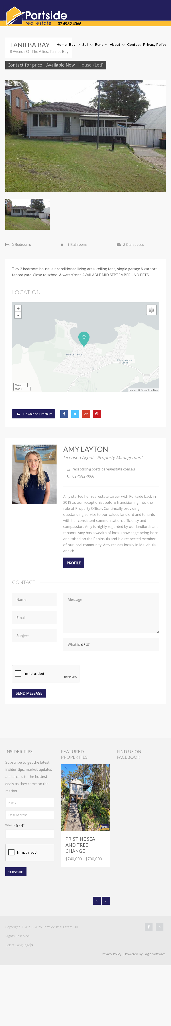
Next (159, 136)
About (115, 44)
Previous (12, 136)
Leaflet (132, 390)
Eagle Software (154, 954)
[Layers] (151, 310)
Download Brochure (37, 414)
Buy (72, 44)
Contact (134, 44)
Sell (85, 44)
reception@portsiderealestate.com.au (103, 469)
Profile (74, 562)
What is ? (14, 825)
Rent (99, 44)
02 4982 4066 (69, 23)
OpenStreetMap (149, 390)
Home (62, 44)
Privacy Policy (154, 44)
